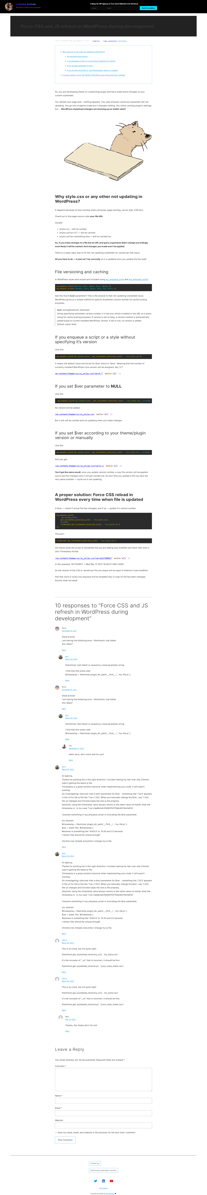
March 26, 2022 (71, 659)
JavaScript (112, 41)
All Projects (103, 1188)
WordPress (110, 1193)
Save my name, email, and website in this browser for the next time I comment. (97, 1132)
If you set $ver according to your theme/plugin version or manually (92, 70)
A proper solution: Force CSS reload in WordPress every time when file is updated (94, 75)
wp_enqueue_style (115, 279)
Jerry (64, 766)
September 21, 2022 (76, 748)
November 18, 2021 (69, 631)
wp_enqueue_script (138, 279)
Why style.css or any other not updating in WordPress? (84, 52)
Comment (60, 1066)
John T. (64, 940)
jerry (67, 656)
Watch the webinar (148, 8)
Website (59, 1120)
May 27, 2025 (70, 1019)
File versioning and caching (77, 56)
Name (58, 1095)
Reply (64, 650)
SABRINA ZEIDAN (26, 4)
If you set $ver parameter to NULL (80, 66)
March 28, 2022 (68, 943)
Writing (97, 41)
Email (58, 1108)
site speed (122, 41)
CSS (105, 41)
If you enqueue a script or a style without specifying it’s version (91, 61)
